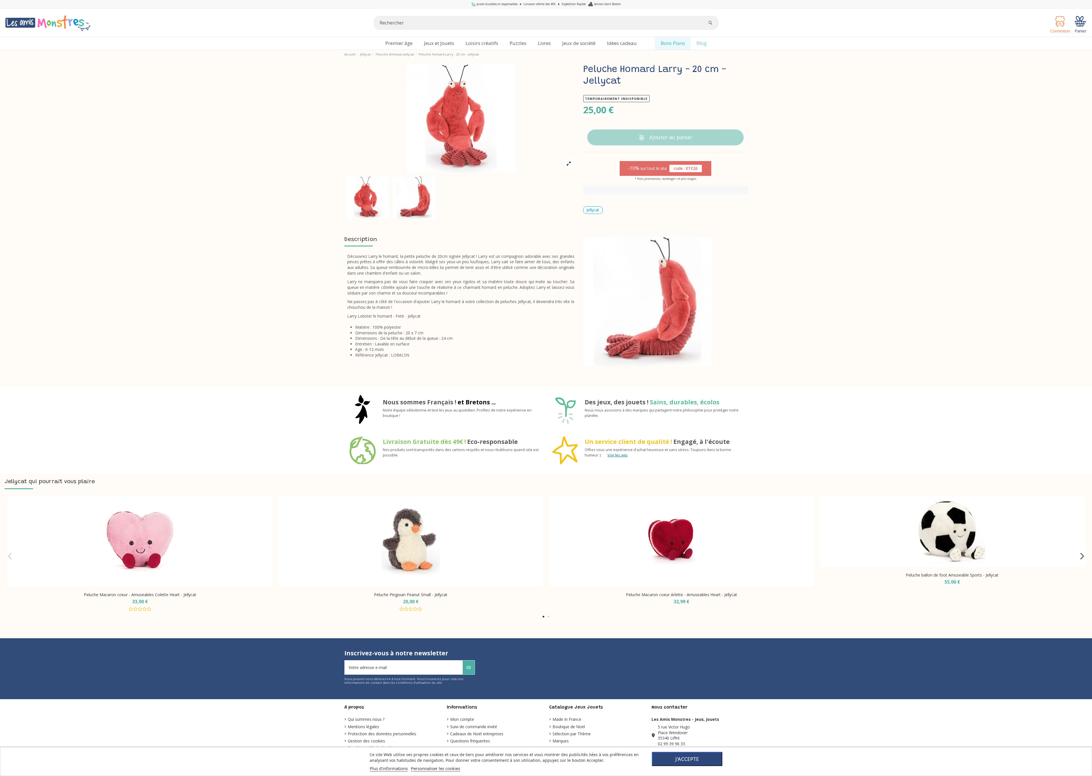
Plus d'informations (389, 768)
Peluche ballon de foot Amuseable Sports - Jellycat (952, 575)
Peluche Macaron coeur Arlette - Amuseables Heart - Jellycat (681, 594)
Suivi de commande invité (473, 726)
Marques (561, 741)
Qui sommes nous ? (366, 719)
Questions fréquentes (470, 741)
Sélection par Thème (572, 733)
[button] (543, 616)
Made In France (567, 719)
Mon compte (462, 719)
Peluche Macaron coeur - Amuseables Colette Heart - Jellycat (140, 594)
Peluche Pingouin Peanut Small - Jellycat (410, 594)
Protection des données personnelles (382, 733)
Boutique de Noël (569, 726)
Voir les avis (617, 455)
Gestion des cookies (366, 741)
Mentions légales (363, 726)
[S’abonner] (469, 667)
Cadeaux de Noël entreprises (476, 733)
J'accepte (687, 759)
